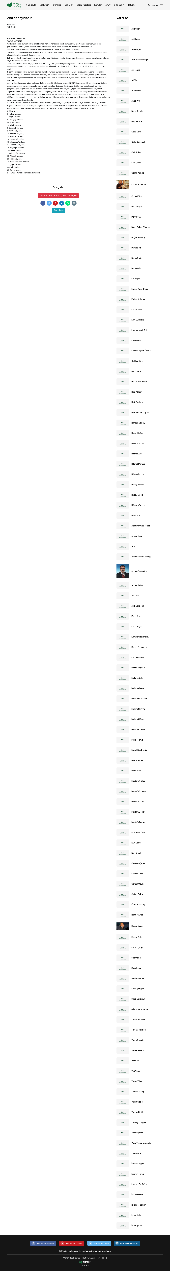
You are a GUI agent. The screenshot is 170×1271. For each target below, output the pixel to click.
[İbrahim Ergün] (122, 1163)
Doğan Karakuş (138, 237)
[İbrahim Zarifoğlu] (122, 1184)
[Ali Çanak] (122, 39)
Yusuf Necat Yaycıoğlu (141, 1143)
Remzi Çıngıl (136, 947)
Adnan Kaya (136, 536)
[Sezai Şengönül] (122, 988)
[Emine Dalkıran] (122, 299)
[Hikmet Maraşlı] (122, 464)
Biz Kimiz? (45, 5)
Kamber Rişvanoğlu (140, 637)
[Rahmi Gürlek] (122, 915)
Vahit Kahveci (137, 1050)
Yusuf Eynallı (137, 1132)
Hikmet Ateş (136, 453)
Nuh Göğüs (136, 842)
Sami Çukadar (137, 978)
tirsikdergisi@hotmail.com (79, 1251)
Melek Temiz (137, 740)
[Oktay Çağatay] (122, 863)
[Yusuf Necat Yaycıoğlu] (122, 1143)
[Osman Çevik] (122, 884)
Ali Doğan (135, 29)
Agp (133, 546)
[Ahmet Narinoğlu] (122, 571)
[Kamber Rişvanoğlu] (122, 637)
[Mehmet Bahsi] (122, 688)
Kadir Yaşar (136, 626)
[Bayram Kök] (122, 121)
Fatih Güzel (136, 340)
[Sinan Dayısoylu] (122, 999)
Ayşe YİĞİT (136, 101)
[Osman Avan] (122, 873)
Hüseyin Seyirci (138, 505)
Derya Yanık (136, 217)
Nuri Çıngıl (136, 853)
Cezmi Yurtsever (138, 184)
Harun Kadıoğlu (138, 423)
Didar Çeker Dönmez (140, 227)
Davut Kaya (136, 206)
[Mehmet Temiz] (122, 729)
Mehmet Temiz (138, 729)
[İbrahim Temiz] (122, 1174)
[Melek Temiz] (122, 740)
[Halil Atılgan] (122, 392)
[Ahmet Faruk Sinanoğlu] (122, 556)
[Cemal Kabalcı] (122, 173)
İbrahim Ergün (137, 1163)
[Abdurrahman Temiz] (122, 525)
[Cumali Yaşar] (122, 196)
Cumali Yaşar (137, 196)
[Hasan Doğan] (122, 433)
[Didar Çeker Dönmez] (122, 227)
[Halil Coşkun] (122, 402)
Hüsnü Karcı (136, 515)
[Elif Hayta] (122, 278)
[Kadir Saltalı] (122, 616)
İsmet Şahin (136, 1225)
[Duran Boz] (122, 247)
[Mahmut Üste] (122, 678)
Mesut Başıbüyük (139, 750)
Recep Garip (137, 926)
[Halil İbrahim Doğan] (122, 412)
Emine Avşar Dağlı (139, 289)
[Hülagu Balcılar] (122, 474)
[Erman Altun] (122, 309)
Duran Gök (136, 268)
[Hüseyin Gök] (122, 495)
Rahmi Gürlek (137, 915)
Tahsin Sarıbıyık (138, 1019)
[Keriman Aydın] (122, 657)
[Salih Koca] (122, 968)
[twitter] (99, 1243)
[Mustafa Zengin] (122, 822)
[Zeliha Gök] (122, 1153)
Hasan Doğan (137, 433)
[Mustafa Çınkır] (122, 801)
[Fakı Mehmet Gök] (122, 330)
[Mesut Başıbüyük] (122, 750)
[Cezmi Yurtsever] (122, 184)
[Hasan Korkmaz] (122, 443)
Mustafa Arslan (138, 781)
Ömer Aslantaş (138, 904)
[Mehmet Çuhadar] (122, 698)
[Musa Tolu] (122, 770)
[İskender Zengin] (122, 1205)
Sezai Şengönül (138, 988)
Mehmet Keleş (137, 719)
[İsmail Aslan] (122, 1215)
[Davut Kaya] (122, 206)
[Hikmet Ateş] (122, 453)
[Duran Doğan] (122, 258)
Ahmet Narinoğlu (138, 571)
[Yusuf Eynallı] (122, 1133)
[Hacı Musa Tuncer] (122, 381)
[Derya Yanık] (122, 217)
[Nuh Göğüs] (122, 842)
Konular (98, 5)
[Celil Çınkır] (122, 162)
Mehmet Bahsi (137, 688)
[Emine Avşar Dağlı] (122, 289)
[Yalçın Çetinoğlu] (122, 1091)
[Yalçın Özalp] (122, 1102)
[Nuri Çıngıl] (122, 853)
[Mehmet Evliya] (122, 709)
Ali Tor (134, 80)
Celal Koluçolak (138, 142)
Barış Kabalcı (137, 111)
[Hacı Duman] (122, 371)
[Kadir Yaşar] (122, 626)
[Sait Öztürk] (122, 957)
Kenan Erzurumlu (138, 647)
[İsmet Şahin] (122, 1225)
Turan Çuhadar (138, 1040)
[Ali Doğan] (122, 29)
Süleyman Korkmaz (140, 1009)
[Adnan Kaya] (122, 536)
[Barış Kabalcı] (122, 111)
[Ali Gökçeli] (122, 49)
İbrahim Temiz (137, 1174)
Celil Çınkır (136, 162)
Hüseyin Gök (137, 495)
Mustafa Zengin (138, 822)
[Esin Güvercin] (122, 320)
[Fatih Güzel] (122, 340)
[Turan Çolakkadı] (122, 1030)
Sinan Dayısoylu (138, 999)
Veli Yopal (135, 1071)
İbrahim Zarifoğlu (138, 1184)
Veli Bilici (135, 1060)
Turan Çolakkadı (138, 1030)
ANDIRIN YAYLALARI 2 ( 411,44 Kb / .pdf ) (58, 196)
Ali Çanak (135, 39)
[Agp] (122, 546)
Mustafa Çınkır (137, 801)
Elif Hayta (135, 278)
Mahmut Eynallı (138, 667)
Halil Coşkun (136, 402)
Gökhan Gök (136, 361)
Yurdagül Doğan (138, 1122)
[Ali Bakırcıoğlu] (122, 606)
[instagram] (127, 1243)
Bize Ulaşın (58, 210)
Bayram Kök (136, 121)
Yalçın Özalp (137, 1102)
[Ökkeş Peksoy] (122, 894)
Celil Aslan (136, 152)
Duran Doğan (137, 258)
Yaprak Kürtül (137, 1112)
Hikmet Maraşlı (138, 464)
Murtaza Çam (137, 760)
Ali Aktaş (135, 595)
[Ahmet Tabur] (122, 585)
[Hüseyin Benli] (122, 484)
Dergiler (57, 5)
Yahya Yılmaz (137, 1081)
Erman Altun (136, 309)
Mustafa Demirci (138, 812)
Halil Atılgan (136, 392)
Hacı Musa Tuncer (139, 381)
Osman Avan (137, 873)
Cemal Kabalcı (137, 173)
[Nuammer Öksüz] (122, 832)
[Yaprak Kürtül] (122, 1112)
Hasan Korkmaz (138, 443)
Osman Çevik (137, 884)
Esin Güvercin (137, 319)
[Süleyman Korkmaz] (122, 1009)
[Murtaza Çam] (122, 760)
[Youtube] (71, 1243)
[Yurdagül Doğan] (122, 1122)
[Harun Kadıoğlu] (122, 423)
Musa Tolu (136, 770)
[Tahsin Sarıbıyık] (122, 1019)
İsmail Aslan (136, 1215)
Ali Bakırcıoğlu (137, 606)
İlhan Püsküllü (137, 1194)
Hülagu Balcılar (138, 474)
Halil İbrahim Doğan (139, 412)
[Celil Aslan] (122, 152)
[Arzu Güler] (122, 90)
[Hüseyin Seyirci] (122, 505)
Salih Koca (136, 968)
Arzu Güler (136, 90)
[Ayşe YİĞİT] (122, 101)
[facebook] (43, 1243)
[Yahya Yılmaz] (122, 1081)
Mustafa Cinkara (138, 791)
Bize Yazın (119, 5)
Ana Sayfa (31, 5)
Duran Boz (136, 247)
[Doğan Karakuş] (122, 237)
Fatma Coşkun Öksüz (140, 350)
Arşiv (107, 5)
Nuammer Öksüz (138, 832)
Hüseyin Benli (137, 484)
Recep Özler (137, 937)
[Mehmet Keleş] (122, 719)
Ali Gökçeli (136, 49)
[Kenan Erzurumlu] (122, 647)
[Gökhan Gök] (122, 361)
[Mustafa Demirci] (122, 812)
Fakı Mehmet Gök (139, 330)
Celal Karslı (136, 131)
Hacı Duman (136, 371)
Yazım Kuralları (84, 5)
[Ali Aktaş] (122, 595)
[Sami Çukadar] (122, 978)
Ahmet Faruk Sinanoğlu (141, 556)
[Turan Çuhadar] (122, 1040)
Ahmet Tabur (137, 585)
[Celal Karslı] (122, 131)
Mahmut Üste (137, 678)
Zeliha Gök (136, 1153)
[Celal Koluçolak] (122, 142)
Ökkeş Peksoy (137, 894)
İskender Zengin (138, 1205)
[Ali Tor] (122, 80)
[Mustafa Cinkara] (122, 791)
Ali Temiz (135, 70)
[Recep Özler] (122, 937)
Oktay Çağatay (138, 863)
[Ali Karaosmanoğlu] (122, 59)
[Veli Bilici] (122, 1060)
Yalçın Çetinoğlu (138, 1091)
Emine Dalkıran (138, 299)
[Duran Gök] (122, 268)
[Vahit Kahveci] (122, 1050)
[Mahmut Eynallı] (122, 667)
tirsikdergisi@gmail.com (101, 1251)
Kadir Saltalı (136, 616)
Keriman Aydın (137, 657)
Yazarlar (69, 5)
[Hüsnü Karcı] (122, 515)
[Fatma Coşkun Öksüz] (122, 351)
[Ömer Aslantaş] (122, 904)
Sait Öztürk (136, 957)
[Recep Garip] (122, 926)
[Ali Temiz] (122, 70)
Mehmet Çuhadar (139, 698)
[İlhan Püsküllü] (122, 1194)
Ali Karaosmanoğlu (139, 59)
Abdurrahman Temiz (140, 525)
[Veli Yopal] (122, 1071)
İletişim (131, 5)
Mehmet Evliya (138, 709)
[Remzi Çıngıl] (122, 947)
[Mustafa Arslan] (122, 781)
